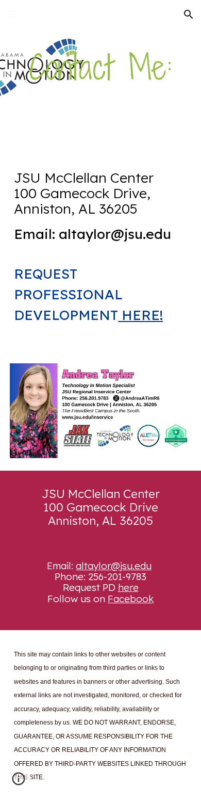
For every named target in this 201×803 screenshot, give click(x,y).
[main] (100, 67)
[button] (12, 14)
